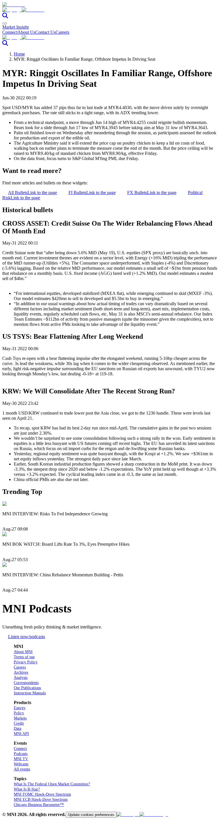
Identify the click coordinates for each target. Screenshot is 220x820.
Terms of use (24, 657)
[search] (5, 16)
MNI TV (21, 759)
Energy (19, 708)
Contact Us (45, 32)
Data (17, 728)
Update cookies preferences (91, 815)
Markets (20, 718)
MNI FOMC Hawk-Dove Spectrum (42, 794)
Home (19, 54)
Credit (19, 723)
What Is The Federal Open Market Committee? (52, 784)
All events (22, 769)
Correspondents (26, 683)
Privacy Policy (26, 662)
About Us (26, 32)
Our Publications (27, 688)
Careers (62, 32)
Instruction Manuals (30, 693)
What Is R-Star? (27, 789)
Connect (9, 32)
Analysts (21, 677)
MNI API (21, 734)
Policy (19, 713)
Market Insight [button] (15, 27)
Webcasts (21, 764)
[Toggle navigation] (4, 23)
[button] (110, 10)
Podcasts (21, 754)
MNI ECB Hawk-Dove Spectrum (41, 799)
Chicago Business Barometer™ (39, 805)
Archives (21, 672)
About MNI (23, 652)
